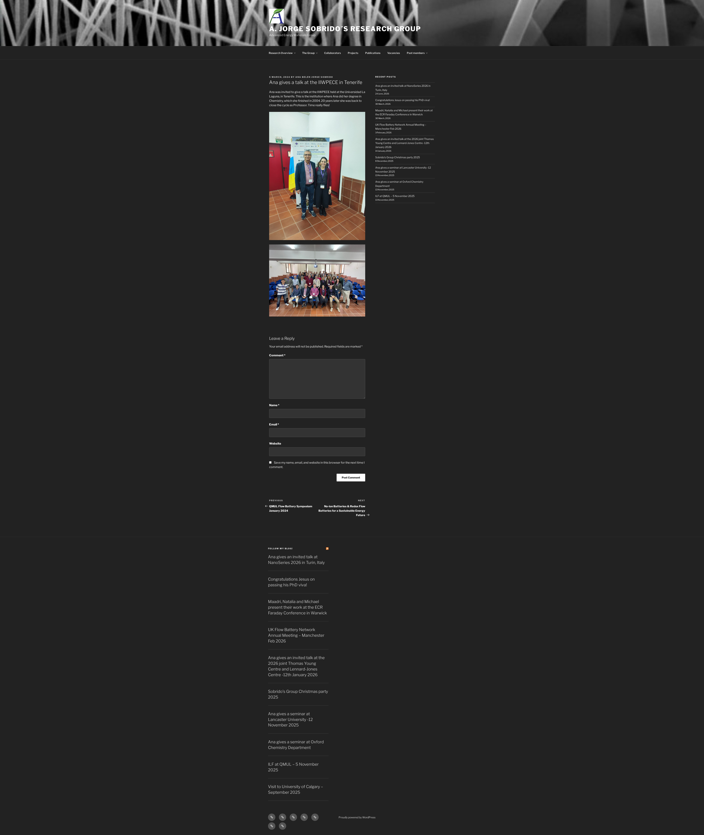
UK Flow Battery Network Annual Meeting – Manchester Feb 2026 (296, 635)
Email (274, 424)
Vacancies (393, 52)
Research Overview (281, 52)
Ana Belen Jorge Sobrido (314, 77)
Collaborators (332, 52)
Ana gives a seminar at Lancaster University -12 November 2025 (290, 719)
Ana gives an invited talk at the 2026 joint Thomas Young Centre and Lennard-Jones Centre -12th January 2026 (404, 143)
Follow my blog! (280, 548)
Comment (277, 355)
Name (274, 405)
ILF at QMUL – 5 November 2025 (395, 196)
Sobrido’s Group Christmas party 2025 (397, 157)
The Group (308, 52)
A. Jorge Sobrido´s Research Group (345, 29)
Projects (353, 52)
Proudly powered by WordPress (357, 817)
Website (275, 443)
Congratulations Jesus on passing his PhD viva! (402, 100)
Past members (416, 52)
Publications (372, 52)
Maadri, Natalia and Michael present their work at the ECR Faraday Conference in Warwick (297, 607)
